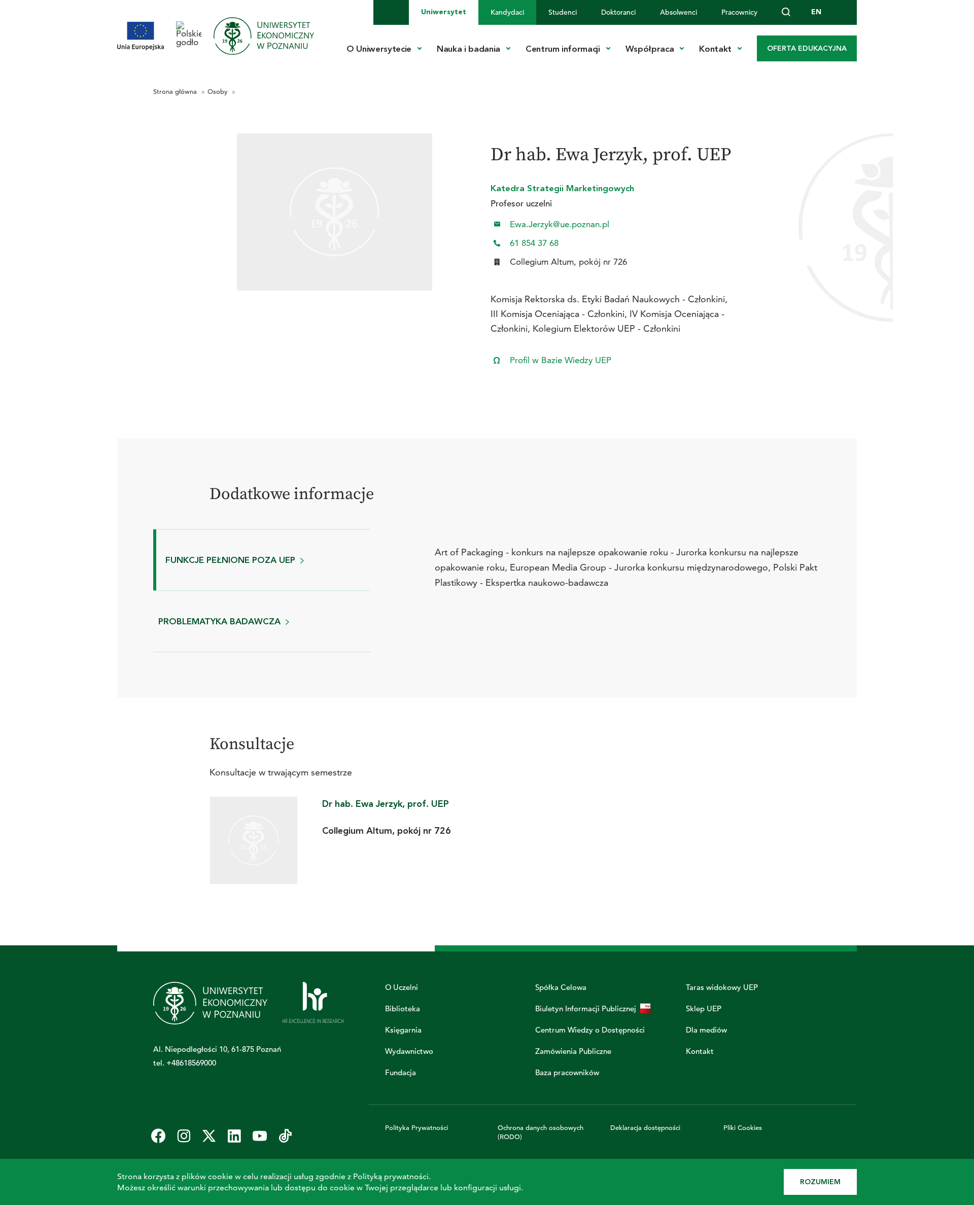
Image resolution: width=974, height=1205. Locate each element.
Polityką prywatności (391, 1176)
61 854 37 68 (534, 243)
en (816, 12)
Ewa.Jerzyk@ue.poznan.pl (559, 224)
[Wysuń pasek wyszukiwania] (786, 12)
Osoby (218, 91)
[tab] (261, 559)
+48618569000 (191, 1063)
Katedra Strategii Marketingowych (562, 188)
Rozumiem (820, 1182)
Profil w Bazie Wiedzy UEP (560, 360)
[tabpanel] (628, 559)
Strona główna (176, 91)
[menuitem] (443, 12)
